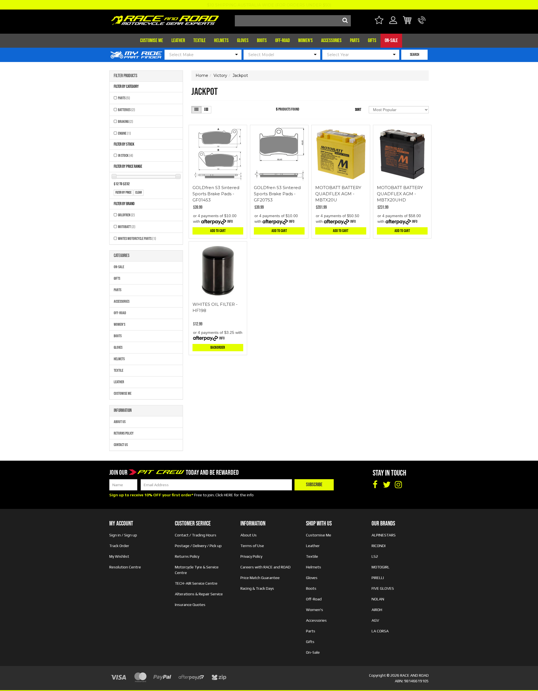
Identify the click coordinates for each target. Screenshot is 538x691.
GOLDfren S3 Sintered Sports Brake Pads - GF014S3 (216, 194)
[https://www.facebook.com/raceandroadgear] (375, 484)
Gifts (372, 40)
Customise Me (151, 40)
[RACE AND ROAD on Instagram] (398, 484)
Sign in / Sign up (123, 535)
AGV (375, 620)
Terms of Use (252, 545)
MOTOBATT (126, 226)
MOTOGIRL (380, 567)
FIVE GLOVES (383, 588)
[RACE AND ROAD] (165, 19)
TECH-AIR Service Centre (196, 583)
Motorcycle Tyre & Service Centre (197, 570)
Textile (199, 40)
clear (138, 192)
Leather (178, 40)
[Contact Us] (421, 23)
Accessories (331, 40)
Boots (262, 40)
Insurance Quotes (190, 604)
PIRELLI (378, 577)
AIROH (377, 609)
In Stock (125, 155)
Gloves (243, 40)
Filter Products (125, 76)
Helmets (221, 40)
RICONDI (379, 545)
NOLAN (378, 599)
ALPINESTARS (384, 535)
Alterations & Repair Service (199, 594)
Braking (125, 121)
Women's (305, 40)
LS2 (375, 556)
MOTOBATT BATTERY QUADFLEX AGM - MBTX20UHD (400, 194)
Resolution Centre (125, 567)
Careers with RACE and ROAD (265, 567)
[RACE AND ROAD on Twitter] (386, 484)
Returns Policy (124, 433)
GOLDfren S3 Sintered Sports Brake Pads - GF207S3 (277, 194)
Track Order (119, 545)
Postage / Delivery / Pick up (198, 545)
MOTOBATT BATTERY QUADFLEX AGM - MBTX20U (338, 194)
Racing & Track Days (257, 588)
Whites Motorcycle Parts (137, 238)
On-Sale (391, 40)
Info (230, 221)
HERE (228, 495)
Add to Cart (218, 230)
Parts (355, 40)
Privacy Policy (251, 556)
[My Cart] (407, 20)
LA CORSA (380, 631)
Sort (358, 109)
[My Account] (393, 23)
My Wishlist (119, 556)
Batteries (126, 109)
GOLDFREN (126, 215)
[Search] (345, 20)
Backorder (217, 347)
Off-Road (282, 40)
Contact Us (121, 444)
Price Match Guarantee (260, 577)
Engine (124, 133)
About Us (120, 421)
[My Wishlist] (379, 20)
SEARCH (414, 54)
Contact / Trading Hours (195, 535)
